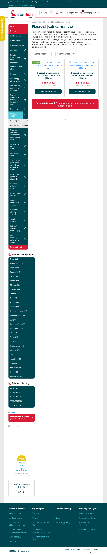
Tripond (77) (14, 294)
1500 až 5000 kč (16, 401)
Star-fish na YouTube (88, 529)
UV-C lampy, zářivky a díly (15, 79)
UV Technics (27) (16, 328)
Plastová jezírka (13, 115)
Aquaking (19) (15, 359)
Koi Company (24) (17, 346)
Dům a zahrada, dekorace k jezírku (14, 238)
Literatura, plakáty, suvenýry (14, 211)
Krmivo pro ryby (14, 154)
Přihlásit (63, 12)
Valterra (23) (15, 350)
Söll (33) (13, 320)
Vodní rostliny (13, 220)
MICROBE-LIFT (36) (17, 315)
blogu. (69, 105)
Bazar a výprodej (16, 247)
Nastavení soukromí (90, 549)
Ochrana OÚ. (94, 552)
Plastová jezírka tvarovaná (19, 121)
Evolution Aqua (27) (17, 324)
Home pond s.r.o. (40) (18, 311)
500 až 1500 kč (15, 396)
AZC (73, 549)
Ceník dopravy (14, 537)
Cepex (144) (14, 268)
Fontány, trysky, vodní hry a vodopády (15, 58)
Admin (79, 549)
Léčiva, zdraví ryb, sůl (15, 194)
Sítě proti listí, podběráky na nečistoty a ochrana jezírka (15, 165)
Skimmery (14, 109)
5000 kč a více (15, 405)
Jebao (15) (14, 372)
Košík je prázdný (91, 12)
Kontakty (56, 2)
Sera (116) (14, 276)
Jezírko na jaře (15, 36)
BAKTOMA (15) (15, 367)
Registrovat (73, 12)
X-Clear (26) (14, 341)
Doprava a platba (45, 2)
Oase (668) (14, 259)
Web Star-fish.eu (86, 513)
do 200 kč (13, 388)
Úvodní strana (14, 513)
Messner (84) (15, 285)
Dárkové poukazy (17, 45)
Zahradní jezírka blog (88, 518)
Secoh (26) (14, 337)
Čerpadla (13, 50)
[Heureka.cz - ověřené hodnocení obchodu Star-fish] (21, 465)
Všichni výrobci (16, 376)
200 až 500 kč (15, 392)
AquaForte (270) (16, 263)
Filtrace (13, 74)
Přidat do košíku (46, 91)
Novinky (13, 31)
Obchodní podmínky (30, 2)
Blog (71, 2)
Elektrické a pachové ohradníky (14, 176)
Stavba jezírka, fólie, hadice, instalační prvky (15, 99)
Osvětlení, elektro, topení (14, 186)
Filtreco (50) (14, 302)
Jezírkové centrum (14, 2)
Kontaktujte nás (65, 103)
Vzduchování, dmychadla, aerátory (15, 88)
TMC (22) (13, 354)
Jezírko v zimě (15, 40)
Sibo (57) (13, 298)
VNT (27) (13, 333)
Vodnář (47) (14, 307)
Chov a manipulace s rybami (15, 202)
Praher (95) (14, 280)
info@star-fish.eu (28, 6)
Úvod (34, 22)
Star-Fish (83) (15, 289)
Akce (12, 26)
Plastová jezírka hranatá (19, 125)
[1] (51, 12)
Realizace (64, 2)
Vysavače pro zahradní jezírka (15, 146)
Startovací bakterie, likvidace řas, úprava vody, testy (15, 134)
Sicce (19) (13, 363)
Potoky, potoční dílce (16, 67)
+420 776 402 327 (14, 6)
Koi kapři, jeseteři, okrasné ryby (15, 228)
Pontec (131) (15, 272)
